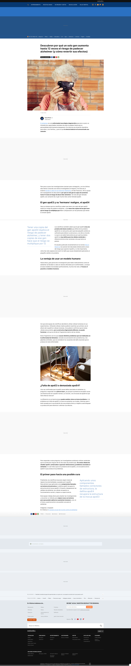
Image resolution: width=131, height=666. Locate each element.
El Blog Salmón (98, 637)
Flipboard (100, 5)
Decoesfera (86, 639)
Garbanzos (71, 36)
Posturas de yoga (57, 598)
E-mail (58, 57)
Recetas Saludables (58, 609)
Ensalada (88, 36)
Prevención (48, 513)
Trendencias (86, 637)
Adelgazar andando (67, 598)
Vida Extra (41, 639)
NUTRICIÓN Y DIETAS (60, 4)
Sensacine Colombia (52, 656)
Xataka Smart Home (32, 643)
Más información (75, 664)
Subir (99, 631)
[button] (48, 118)
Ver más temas (32, 619)
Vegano (82, 36)
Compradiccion (87, 641)
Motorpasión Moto (76, 639)
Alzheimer (55, 513)
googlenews (103, 5)
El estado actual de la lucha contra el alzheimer (62, 510)
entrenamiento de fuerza (45, 613)
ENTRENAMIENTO (35, 4)
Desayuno (30, 612)
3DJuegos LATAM (42, 653)
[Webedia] (100, 1)
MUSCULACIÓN (73, 4)
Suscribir (89, 607)
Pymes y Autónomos (97, 640)
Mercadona (56, 36)
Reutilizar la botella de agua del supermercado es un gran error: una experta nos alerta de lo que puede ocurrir (59, 594)
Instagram (93, 5)
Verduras (77, 36)
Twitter (54, 57)
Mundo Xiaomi (31, 645)
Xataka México (31, 653)
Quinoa (39, 598)
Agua (66, 36)
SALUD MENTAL (84, 4)
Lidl (62, 36)
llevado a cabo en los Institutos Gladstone (58, 190)
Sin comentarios (46, 57)
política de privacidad (84, 609)
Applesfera (30, 641)
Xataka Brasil (30, 655)
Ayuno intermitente (77, 598)
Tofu (85, 598)
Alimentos (30, 609)
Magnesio (41, 36)
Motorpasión (75, 637)
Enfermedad (62, 513)
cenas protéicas (44, 616)
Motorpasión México (75, 654)
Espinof (51, 639)
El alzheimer (44, 123)
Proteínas (56, 607)
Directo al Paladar (65, 637)
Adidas (51, 36)
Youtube (98, 5)
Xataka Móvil (30, 639)
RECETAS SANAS (47, 4)
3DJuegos (41, 637)
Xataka (29, 637)
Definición (56, 612)
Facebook (95, 5)
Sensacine (52, 637)
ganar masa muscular (58, 616)
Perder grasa (31, 616)
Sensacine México (54, 653)
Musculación (30, 607)
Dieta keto (90, 598)
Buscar (101, 625)
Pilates (46, 36)
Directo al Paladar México (65, 654)
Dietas (42, 609)
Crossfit (44, 598)
